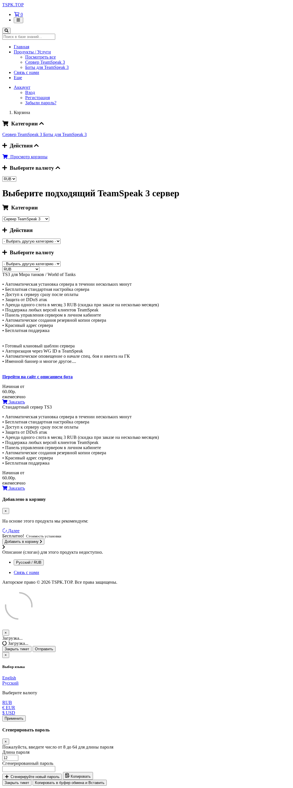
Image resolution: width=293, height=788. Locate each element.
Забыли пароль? (40, 102)
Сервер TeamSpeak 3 (45, 62)
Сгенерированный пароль (27, 763)
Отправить (44, 649)
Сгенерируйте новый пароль (34, 777)
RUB (7, 702)
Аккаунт (22, 87)
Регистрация (37, 97)
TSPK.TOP (13, 4)
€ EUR (8, 707)
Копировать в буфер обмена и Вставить (69, 783)
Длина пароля (15, 752)
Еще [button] (18, 77)
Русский (10, 683)
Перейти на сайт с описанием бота (37, 376)
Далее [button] (13, 530)
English (9, 677)
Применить (14, 718)
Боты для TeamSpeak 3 (47, 67)
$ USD (8, 712)
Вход (30, 92)
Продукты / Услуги (32, 51)
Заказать (16, 401)
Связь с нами (26, 72)
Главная (21, 46)
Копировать (80, 777)
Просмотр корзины (27, 156)
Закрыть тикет (17, 649)
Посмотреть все (40, 57)
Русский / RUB (28, 562)
